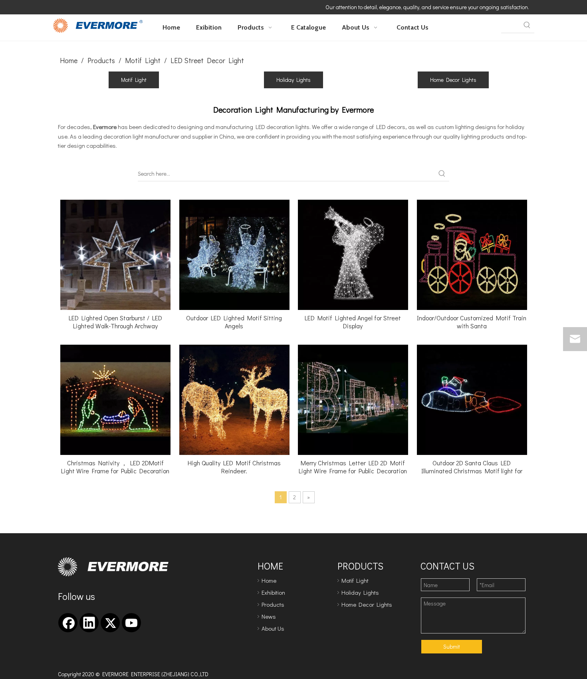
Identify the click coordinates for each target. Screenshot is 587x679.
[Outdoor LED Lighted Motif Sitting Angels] (234, 254)
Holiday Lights (293, 79)
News (269, 616)
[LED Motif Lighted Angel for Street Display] (353, 254)
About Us (273, 628)
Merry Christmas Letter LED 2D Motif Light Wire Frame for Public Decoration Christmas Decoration (353, 467)
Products (273, 604)
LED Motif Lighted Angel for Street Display (353, 322)
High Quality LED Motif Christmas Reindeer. (234, 467)
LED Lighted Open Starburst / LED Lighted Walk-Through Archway (115, 322)
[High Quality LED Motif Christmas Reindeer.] (234, 399)
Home (269, 580)
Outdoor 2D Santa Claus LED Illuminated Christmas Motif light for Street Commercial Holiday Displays (471, 467)
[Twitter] (110, 622)
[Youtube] (131, 622)
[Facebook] (67, 622)
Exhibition (273, 592)
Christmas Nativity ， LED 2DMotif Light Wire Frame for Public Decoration (115, 467)
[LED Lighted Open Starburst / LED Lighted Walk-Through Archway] (115, 254)
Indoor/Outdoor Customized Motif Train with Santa (471, 322)
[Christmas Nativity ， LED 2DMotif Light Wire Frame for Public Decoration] (115, 399)
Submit (451, 646)
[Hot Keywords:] (527, 25)
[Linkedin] (89, 622)
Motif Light (134, 79)
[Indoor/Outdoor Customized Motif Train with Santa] (472, 254)
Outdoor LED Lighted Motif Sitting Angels (234, 322)
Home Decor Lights (453, 79)
